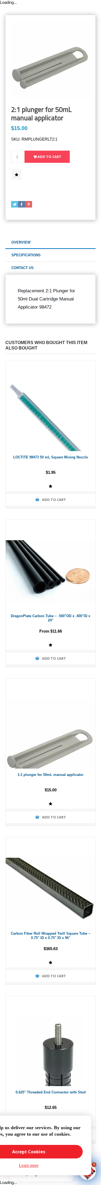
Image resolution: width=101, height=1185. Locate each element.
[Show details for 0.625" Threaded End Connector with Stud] (50, 1041)
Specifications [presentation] (26, 255)
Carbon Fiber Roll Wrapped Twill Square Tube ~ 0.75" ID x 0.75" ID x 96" (50, 935)
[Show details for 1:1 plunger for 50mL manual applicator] (50, 723)
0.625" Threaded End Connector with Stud (51, 1092)
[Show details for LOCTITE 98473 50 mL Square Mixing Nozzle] (50, 406)
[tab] (50, 242)
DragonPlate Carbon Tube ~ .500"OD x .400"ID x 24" (50, 618)
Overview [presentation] (20, 242)
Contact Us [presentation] (22, 268)
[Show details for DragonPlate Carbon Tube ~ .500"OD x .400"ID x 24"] (50, 565)
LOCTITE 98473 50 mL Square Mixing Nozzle (50, 457)
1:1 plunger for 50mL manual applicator (50, 775)
